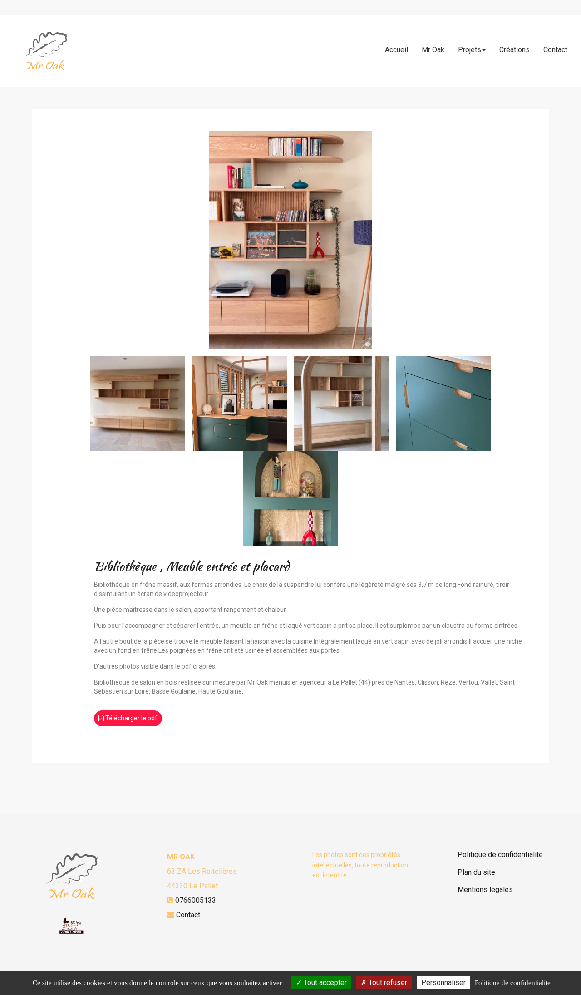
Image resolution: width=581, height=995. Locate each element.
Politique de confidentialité (500, 854)
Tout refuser (387, 982)
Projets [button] (469, 49)
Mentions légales (485, 889)
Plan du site (476, 872)
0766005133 (195, 900)
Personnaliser (443, 982)
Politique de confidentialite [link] (513, 982)
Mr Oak (433, 49)
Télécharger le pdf (131, 718)
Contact (555, 49)
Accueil (396, 49)
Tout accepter (324, 982)
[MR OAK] (46, 51)
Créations (514, 49)
